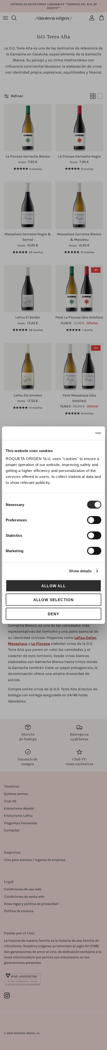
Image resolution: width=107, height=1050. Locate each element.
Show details (80, 571)
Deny (53, 614)
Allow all (53, 585)
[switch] (94, 520)
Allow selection (53, 600)
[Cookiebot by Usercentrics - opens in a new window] (79, 433)
